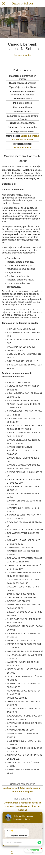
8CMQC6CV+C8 (22, 147)
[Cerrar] (3, 3)
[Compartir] (12, 852)
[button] (40, 814)
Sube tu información (30, 788)
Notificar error (10, 788)
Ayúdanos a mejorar (22, 791)
